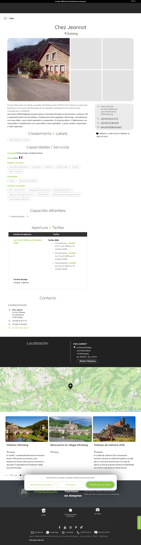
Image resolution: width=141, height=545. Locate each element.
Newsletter (139, 522)
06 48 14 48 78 (103, 532)
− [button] (138, 372)
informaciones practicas (70, 515)
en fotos (97, 514)
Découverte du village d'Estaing (69, 444)
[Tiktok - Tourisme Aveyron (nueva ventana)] (81, 527)
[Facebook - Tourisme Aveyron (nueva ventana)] (59, 527)
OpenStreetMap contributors (132, 411)
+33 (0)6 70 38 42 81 (110, 123)
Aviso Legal (32, 540)
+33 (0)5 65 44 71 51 (109, 118)
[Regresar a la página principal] (5, 18)
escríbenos (39, 532)
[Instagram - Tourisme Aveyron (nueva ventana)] (70, 527)
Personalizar (70, 485)
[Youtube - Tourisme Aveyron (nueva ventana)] (65, 527)
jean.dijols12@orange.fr (111, 127)
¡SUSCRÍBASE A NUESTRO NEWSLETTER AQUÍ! (70, 501)
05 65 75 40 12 (86, 532)
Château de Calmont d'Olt (109, 444)
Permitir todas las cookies (100, 485)
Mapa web (40, 540)
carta (43, 515)
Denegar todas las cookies (41, 485)
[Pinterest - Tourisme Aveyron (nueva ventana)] (76, 527)
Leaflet (116, 411)
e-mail (15, 475)
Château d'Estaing (17, 444)
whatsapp (69, 532)
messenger (54, 532)
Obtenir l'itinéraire (87, 361)
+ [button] (138, 369)
